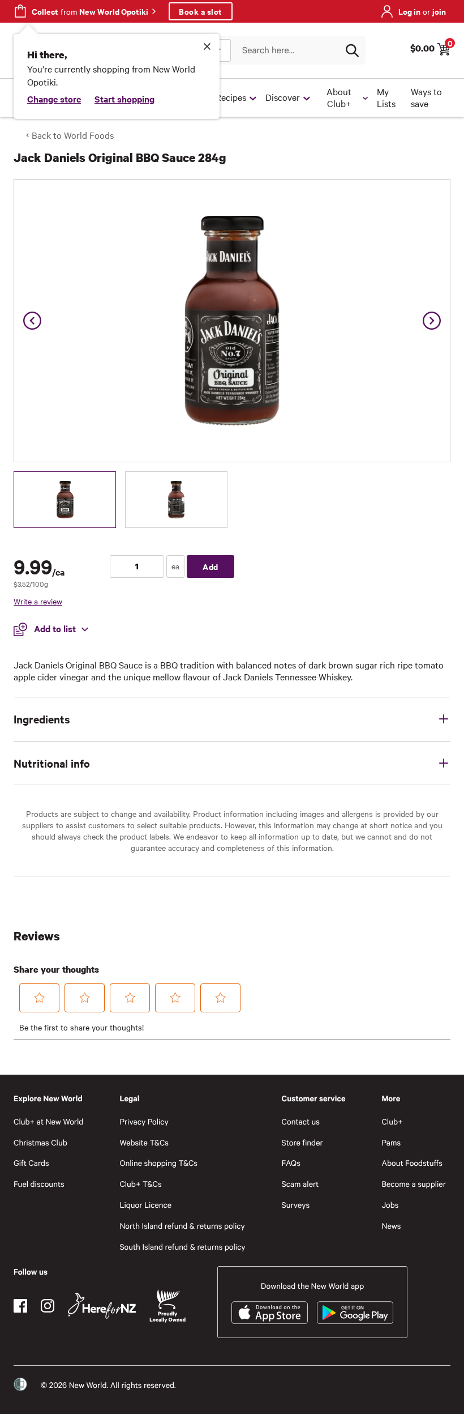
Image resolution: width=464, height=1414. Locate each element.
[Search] (352, 50)
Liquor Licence (145, 1204)
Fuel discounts (39, 1183)
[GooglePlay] (355, 1312)
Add (210, 566)
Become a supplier (413, 1183)
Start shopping (124, 98)
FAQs (291, 1162)
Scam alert (300, 1183)
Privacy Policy (143, 1121)
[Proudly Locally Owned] (167, 1306)
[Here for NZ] (102, 1306)
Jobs (389, 1204)
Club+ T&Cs (140, 1183)
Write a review (38, 601)
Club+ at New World (48, 1121)
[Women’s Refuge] (20, 1384)
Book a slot (200, 11)
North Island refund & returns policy (181, 1225)
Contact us (301, 1121)
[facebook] (20, 1306)
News (391, 1225)
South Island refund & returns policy (182, 1246)
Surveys (296, 1204)
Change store (54, 98)
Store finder (302, 1142)
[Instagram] (47, 1306)
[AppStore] (269, 1312)
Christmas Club (40, 1142)
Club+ (391, 1121)
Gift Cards (31, 1162)
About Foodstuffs (411, 1162)
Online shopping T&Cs (158, 1162)
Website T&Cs (144, 1142)
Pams (391, 1142)
